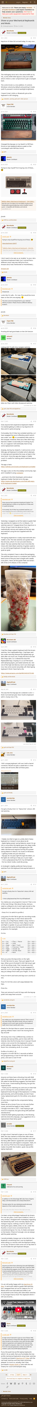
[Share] (31, 38)
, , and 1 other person (16, 99)
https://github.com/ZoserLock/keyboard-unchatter (18, 467)
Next (24, 1375)
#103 (34, 164)
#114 (34, 884)
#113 (34, 805)
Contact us (4, 1398)
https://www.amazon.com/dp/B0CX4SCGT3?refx (17, 673)
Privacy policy (24, 1398)
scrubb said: (5, 1335)
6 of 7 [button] (18, 1375)
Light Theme (6, 1396)
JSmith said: (5, 237)
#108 (34, 421)
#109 (34, 495)
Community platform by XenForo (17, 1402)
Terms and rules (13, 1398)
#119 (34, 1259)
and (10, 220)
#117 (34, 1131)
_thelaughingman (8, 26)
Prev (12, 1375)
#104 (34, 233)
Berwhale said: (6, 289)
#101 (34, 38)
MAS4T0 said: (6, 1196)
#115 (34, 1012)
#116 (34, 1074)
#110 (34, 647)
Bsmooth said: (6, 1263)
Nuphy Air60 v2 (15, 1364)
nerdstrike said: (6, 888)
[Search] (35, 2)
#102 (34, 112)
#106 (34, 328)
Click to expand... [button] (19, 253)
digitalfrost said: (7, 1016)
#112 (34, 760)
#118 (34, 1192)
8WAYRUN (22, 1405)
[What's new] (31, 2)
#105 (34, 285)
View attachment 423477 (9, 243)
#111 (34, 689)
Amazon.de (5, 269)
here (29, 12)
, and (12, 408)
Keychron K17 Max (22, 1358)
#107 (34, 344)
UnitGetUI (19, 473)
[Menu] (2, 2)
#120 (34, 1331)
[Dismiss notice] (34, 8)
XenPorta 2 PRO (5, 1405)
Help (30, 1398)
